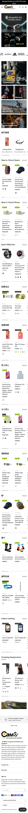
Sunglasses (20, 149)
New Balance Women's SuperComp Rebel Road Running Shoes (6, 225)
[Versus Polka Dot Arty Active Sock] (7, 547)
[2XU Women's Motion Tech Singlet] (20, 668)
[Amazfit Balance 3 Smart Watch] (7, 254)
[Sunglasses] (19, 141)
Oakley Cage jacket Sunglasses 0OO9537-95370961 (6, 476)
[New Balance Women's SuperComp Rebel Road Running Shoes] (7, 212)
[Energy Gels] (7, 141)
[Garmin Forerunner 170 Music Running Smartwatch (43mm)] (20, 254)
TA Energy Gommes (18, 307)
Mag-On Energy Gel (20, 345)
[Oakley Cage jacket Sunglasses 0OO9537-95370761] (20, 463)
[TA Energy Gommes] (20, 296)
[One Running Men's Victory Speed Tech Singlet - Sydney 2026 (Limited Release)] (7, 375)
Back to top (14, 725)
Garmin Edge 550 (20, 638)
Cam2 (6, 809)
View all (24, 160)
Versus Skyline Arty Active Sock (20, 558)
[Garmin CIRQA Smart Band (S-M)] (7, 170)
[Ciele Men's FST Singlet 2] (20, 375)
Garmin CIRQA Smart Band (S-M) (7, 181)
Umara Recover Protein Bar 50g (7, 307)
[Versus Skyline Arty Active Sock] (20, 547)
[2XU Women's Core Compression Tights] (7, 668)
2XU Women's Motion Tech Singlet (19, 680)
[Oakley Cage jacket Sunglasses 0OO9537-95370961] (7, 463)
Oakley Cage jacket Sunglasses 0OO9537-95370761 (19, 476)
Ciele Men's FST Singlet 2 (19, 385)
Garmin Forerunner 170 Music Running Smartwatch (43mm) (19, 267)
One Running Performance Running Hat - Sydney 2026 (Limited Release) (20, 183)
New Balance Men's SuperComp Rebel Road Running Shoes (19, 225)
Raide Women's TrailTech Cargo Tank (7, 430)
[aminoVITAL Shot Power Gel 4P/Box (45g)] (7, 334)
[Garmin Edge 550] (20, 628)
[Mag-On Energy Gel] (20, 334)
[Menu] (2, 7)
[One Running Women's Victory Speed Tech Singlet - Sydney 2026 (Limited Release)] (20, 419)
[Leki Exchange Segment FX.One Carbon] (20, 586)
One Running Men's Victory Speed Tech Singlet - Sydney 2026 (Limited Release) (7, 389)
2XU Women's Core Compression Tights (6, 681)
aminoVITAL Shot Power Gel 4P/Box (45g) (7, 346)
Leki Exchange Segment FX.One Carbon (20, 597)
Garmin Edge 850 (7, 638)
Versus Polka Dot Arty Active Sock (7, 558)
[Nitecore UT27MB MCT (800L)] (7, 586)
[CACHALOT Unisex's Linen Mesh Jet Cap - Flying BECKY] (20, 505)
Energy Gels (7, 149)
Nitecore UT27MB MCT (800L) (7, 596)
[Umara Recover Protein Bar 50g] (7, 296)
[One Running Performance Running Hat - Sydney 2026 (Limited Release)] (20, 170)
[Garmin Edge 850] (7, 628)
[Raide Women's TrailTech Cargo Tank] (7, 419)
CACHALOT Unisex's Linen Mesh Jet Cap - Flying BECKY (19, 519)
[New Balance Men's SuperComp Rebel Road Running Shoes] (20, 212)
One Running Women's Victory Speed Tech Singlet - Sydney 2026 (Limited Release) (20, 433)
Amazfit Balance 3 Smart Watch (7, 265)
